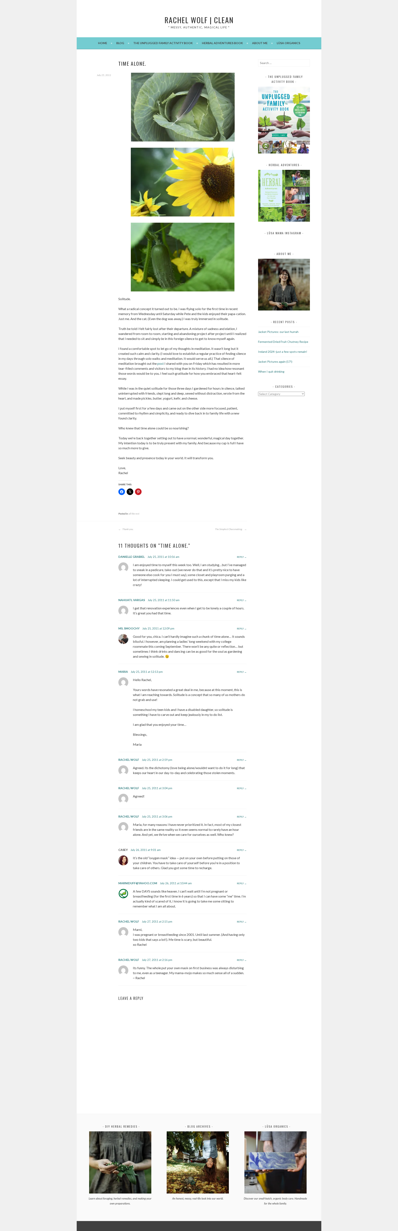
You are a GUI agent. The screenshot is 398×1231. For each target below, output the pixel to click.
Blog (120, 43)
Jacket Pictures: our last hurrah (278, 331)
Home (102, 43)
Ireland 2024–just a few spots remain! (282, 351)
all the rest (134, 513)
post (160, 363)
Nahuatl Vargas (131, 600)
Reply (240, 556)
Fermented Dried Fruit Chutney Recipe (283, 341)
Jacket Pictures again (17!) (275, 361)
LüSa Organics (288, 43)
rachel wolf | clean (199, 19)
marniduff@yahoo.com (137, 883)
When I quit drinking (271, 371)
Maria (123, 671)
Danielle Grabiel (131, 556)
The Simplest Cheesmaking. (229, 529)
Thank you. (127, 529)
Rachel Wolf (128, 759)
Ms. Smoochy (129, 628)
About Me (260, 43)
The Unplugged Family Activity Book (163, 43)
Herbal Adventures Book (222, 43)
